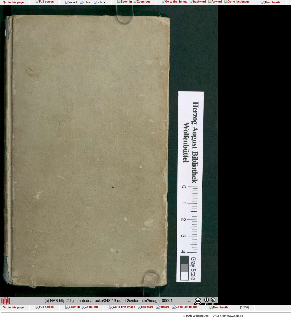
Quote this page (13, 2)
